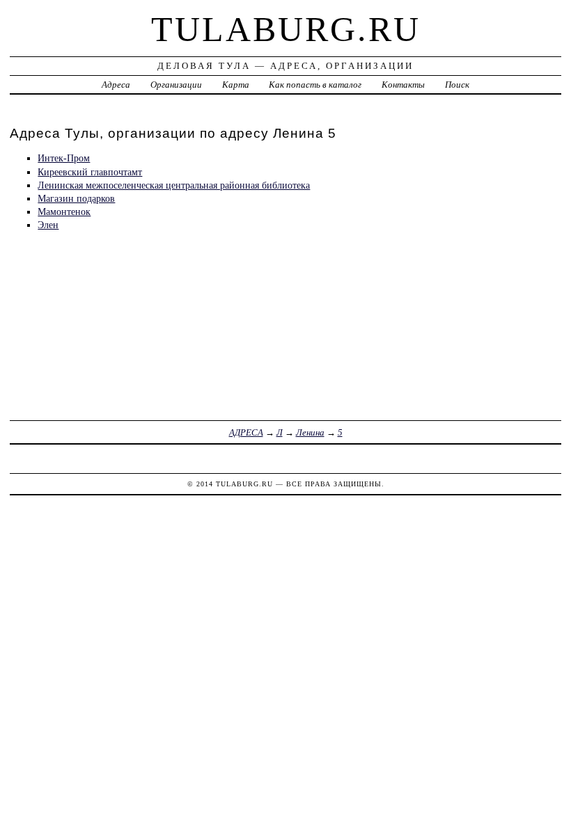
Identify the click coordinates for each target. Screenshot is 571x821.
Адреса (116, 84)
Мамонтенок (64, 211)
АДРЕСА (246, 432)
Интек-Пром (64, 158)
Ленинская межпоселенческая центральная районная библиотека (174, 185)
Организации (176, 84)
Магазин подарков (76, 198)
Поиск (457, 84)
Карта (235, 84)
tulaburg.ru (286, 29)
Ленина (310, 432)
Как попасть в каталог (315, 84)
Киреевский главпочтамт (90, 171)
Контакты (403, 84)
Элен (48, 224)
